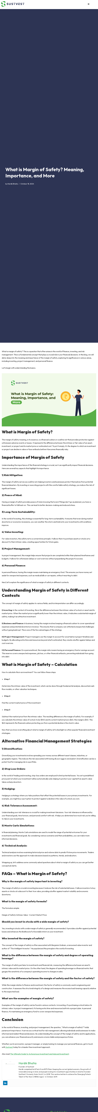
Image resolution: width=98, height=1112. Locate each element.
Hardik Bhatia (13, 184)
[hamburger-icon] (89, 3)
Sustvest (9, 1047)
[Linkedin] (5, 1083)
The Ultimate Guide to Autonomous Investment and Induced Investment (39, 1054)
